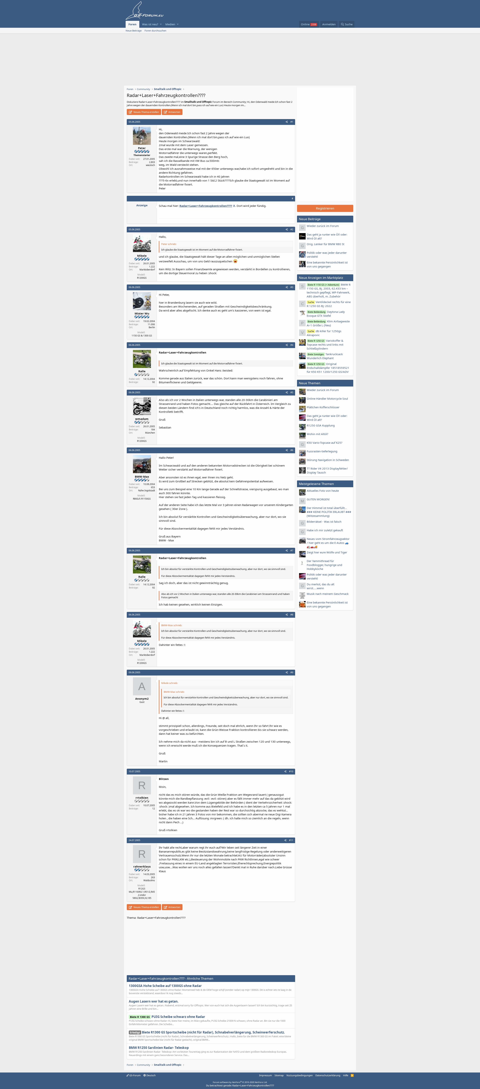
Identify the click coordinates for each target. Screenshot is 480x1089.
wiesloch (150, 165)
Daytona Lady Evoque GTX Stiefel (326, 313)
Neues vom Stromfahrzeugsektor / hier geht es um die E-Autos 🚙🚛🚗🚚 (328, 543)
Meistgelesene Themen (316, 484)
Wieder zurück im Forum (323, 226)
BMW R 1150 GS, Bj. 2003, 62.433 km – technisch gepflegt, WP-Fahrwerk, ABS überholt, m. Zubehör (328, 290)
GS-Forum (135, 1075)
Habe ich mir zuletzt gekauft (325, 530)
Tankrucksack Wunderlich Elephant (325, 356)
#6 (291, 450)
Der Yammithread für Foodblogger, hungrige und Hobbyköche (324, 565)
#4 (291, 345)
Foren (132, 24)
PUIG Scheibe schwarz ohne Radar (167, 1017)
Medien (170, 24)
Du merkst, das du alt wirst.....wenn (320, 586)
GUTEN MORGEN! (318, 499)
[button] (161, 24)
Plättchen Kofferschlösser (323, 407)
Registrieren (325, 208)
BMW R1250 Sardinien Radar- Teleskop (159, 1047)
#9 (291, 672)
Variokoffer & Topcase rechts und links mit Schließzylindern (325, 344)
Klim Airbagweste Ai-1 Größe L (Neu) (328, 323)
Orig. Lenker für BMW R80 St (325, 244)
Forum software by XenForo (240, 1082)
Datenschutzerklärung (327, 1075)
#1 (291, 121)
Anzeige (142, 205)
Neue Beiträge (134, 30)
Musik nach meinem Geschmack (328, 594)
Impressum (265, 1075)
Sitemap (279, 1075)
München (150, 432)
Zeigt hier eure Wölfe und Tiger (327, 552)
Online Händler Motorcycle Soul (327, 398)
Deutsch (151, 1075)
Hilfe (345, 1075)
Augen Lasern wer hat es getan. (153, 1001)
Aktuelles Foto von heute (323, 490)
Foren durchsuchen (155, 30)
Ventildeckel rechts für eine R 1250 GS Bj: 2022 (329, 304)
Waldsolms (149, 880)
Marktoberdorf (147, 269)
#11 (291, 840)
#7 (291, 550)
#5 (291, 392)
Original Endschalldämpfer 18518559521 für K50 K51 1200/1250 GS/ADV (328, 368)
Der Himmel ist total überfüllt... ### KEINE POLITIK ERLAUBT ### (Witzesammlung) (329, 512)
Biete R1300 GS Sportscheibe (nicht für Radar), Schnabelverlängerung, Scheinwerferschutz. (207, 1032)
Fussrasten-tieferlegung (322, 451)
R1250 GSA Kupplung (321, 425)
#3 (291, 287)
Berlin (152, 327)
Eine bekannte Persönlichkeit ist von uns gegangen (327, 264)
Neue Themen (309, 383)
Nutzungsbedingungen (299, 1075)
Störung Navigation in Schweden (328, 460)
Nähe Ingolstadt (146, 490)
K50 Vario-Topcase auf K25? (324, 442)
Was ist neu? (150, 24)
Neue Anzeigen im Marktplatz (321, 277)
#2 (291, 229)
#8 (291, 614)
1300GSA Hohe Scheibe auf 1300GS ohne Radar (165, 986)
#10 (291, 771)
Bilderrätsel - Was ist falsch (324, 521)
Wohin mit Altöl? (317, 434)
